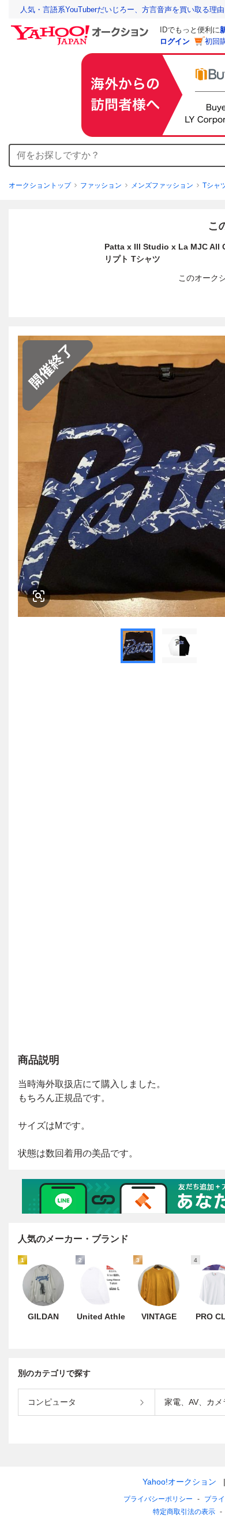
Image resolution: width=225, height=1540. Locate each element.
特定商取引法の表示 (184, 1512)
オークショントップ (40, 185)
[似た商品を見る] (38, 596)
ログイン (175, 41)
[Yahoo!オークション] (81, 28)
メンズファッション (162, 185)
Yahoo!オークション (179, 1481)
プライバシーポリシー (158, 1499)
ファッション (101, 185)
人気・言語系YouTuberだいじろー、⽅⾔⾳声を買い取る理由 (122, 9)
